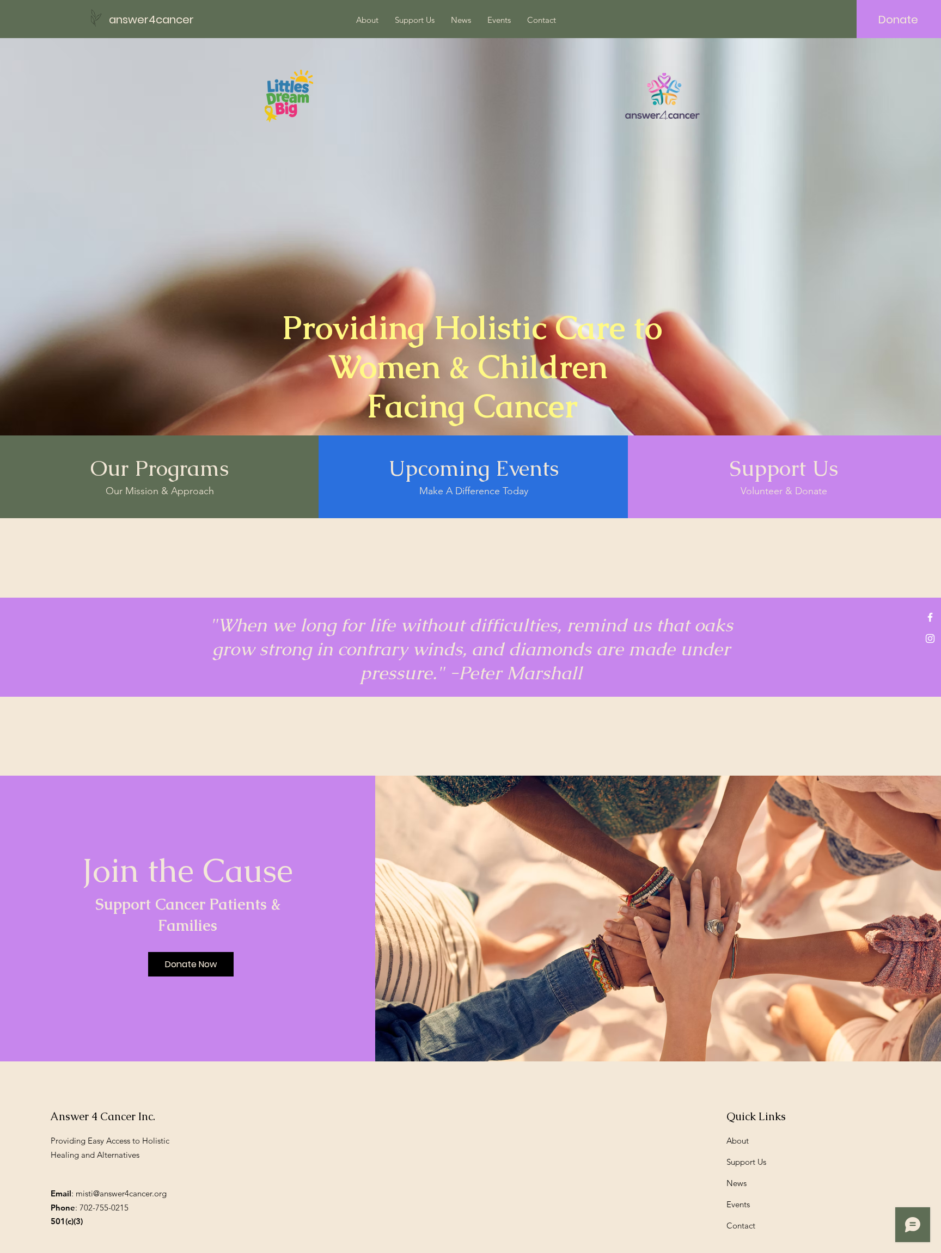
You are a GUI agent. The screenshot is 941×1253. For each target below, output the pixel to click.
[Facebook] (930, 617)
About (737, 1140)
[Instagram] (930, 638)
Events (738, 1204)
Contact (740, 1225)
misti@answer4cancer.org (121, 1193)
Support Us (746, 1162)
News (736, 1183)
